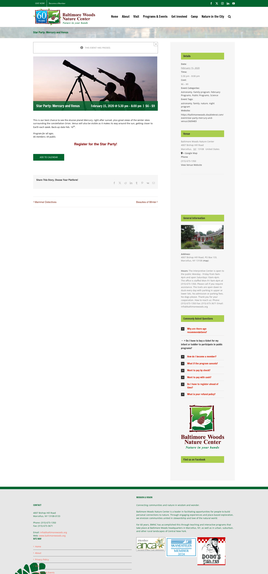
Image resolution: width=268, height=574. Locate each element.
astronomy (186, 103)
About (38, 553)
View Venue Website (191, 164)
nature (204, 103)
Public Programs (200, 95)
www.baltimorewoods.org (52, 535)
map (205, 260)
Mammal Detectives (45, 202)
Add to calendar (49, 157)
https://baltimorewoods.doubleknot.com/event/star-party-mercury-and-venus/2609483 (202, 118)
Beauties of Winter (146, 202)
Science (214, 95)
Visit (37, 566)
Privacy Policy (42, 559)
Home (38, 546)
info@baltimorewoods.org (53, 532)
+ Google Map (190, 153)
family (196, 103)
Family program (201, 92)
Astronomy (186, 92)
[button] (229, 16)
